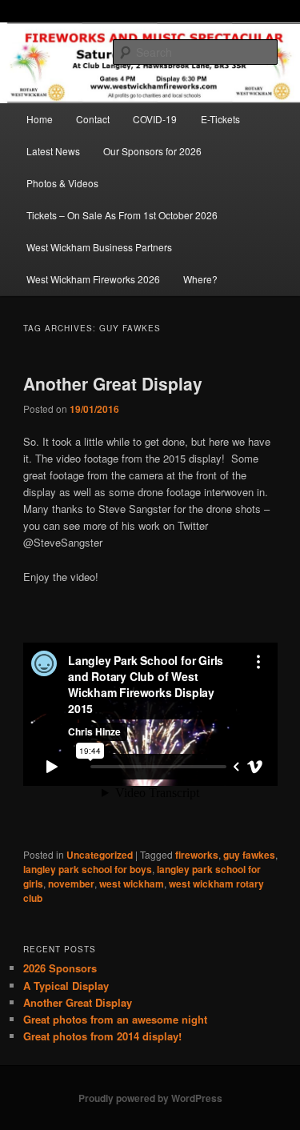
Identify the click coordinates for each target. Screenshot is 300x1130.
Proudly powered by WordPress (150, 1098)
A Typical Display (66, 985)
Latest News (53, 151)
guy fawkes (249, 855)
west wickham (131, 883)
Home (39, 119)
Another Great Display (112, 383)
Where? (200, 279)
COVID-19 (155, 119)
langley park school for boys (87, 869)
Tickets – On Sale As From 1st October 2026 (122, 215)
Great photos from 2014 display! (102, 1036)
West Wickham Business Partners (99, 247)
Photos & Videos (62, 183)
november (71, 883)
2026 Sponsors (60, 968)
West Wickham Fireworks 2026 (93, 279)
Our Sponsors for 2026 (152, 151)
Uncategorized (99, 855)
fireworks (196, 855)
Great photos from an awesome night (115, 1019)
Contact (93, 119)
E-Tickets (220, 119)
